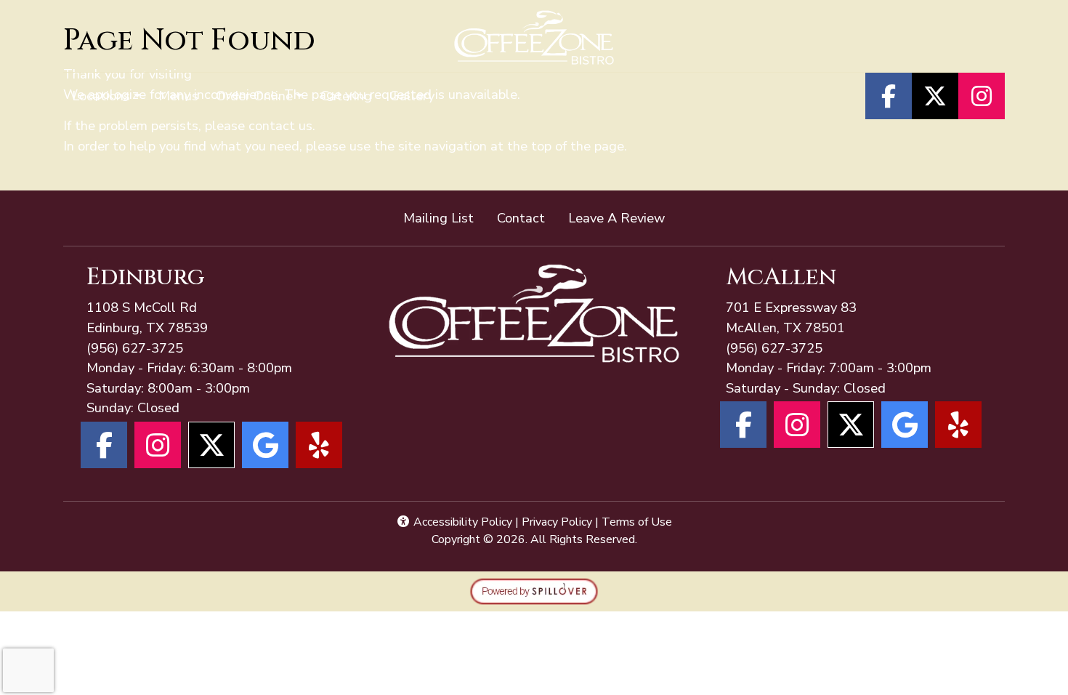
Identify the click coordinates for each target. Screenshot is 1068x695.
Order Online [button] (254, 96)
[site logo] (534, 37)
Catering (346, 96)
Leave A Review (622, 217)
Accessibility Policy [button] (461, 522)
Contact (521, 218)
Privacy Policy (557, 522)
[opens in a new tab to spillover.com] (534, 590)
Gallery (411, 96)
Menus (178, 96)
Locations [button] (101, 96)
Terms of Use (637, 522)
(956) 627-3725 (134, 348)
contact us (280, 125)
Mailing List (438, 218)
